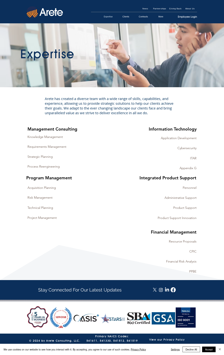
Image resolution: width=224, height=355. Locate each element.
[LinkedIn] (167, 289)
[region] (57, 138)
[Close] (220, 349)
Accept (209, 349)
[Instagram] (160, 289)
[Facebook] (173, 289)
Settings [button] (175, 349)
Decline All (191, 349)
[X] (154, 289)
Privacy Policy (138, 349)
